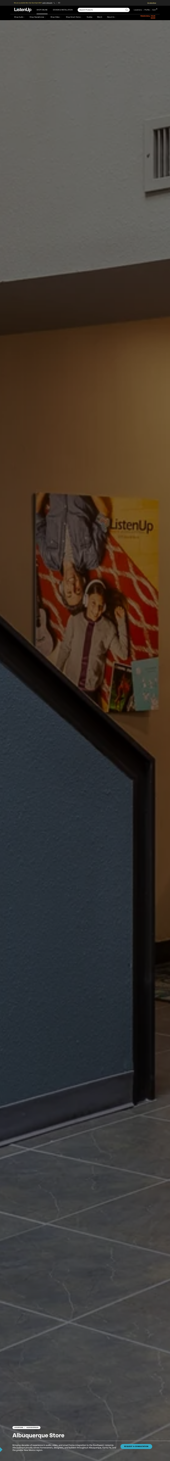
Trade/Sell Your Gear (147, 17)
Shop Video (55, 17)
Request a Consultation (136, 1447)
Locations (138, 10)
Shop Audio (18, 17)
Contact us (59, 2)
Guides (89, 17)
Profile (147, 10)
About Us (110, 17)
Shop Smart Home (73, 17)
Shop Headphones (37, 17)
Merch (99, 17)
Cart (154, 10)
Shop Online (42, 10)
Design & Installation (63, 10)
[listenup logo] (23, 10)
